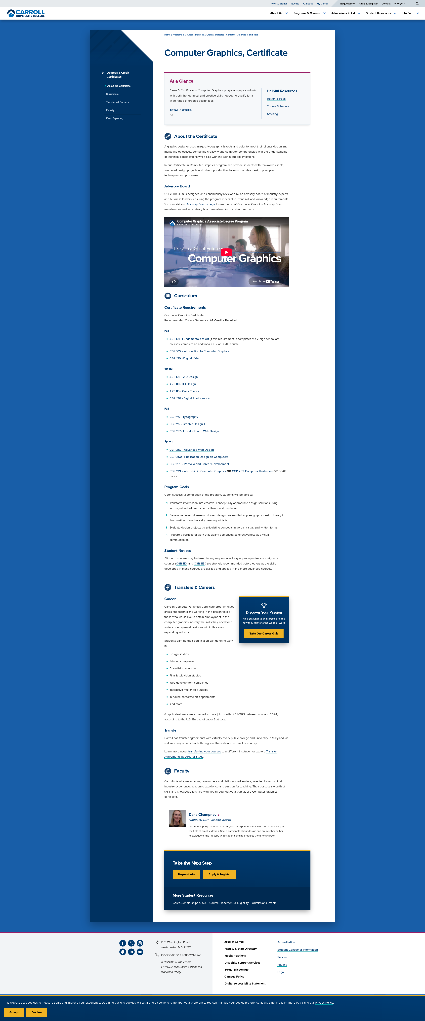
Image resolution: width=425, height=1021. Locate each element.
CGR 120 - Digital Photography (190, 398)
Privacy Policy (324, 1002)
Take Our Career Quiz (264, 633)
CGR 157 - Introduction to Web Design (194, 431)
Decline (37, 1012)
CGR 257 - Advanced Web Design (192, 450)
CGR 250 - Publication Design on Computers (199, 457)
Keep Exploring (114, 118)
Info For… (408, 13)
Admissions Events (264, 903)
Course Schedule (278, 106)
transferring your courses (204, 751)
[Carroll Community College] (25, 13)
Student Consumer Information (297, 949)
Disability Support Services (242, 962)
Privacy (282, 964)
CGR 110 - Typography (184, 417)
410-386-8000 (170, 955)
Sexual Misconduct (236, 969)
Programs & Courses (307, 13)
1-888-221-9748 (191, 955)
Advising (272, 114)
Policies (282, 957)
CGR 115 (199, 563)
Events (295, 3)
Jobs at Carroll (234, 942)
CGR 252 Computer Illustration (252, 471)
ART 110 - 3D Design (183, 384)
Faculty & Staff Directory (240, 949)
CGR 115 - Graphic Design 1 (187, 424)
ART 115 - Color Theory (184, 391)
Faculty (110, 110)
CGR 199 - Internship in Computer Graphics (198, 471)
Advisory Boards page (200, 204)
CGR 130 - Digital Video (185, 358)
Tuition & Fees (276, 99)
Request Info (347, 3)
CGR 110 (181, 563)
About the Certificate (119, 86)
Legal (281, 972)
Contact (386, 3)
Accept (13, 1012)
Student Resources (378, 13)
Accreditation (286, 942)
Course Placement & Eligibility (229, 903)
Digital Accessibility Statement (244, 983)
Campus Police (234, 976)
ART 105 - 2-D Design (184, 377)
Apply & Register (368, 3)
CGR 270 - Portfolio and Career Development (199, 464)
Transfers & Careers (117, 102)
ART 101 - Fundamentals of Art (190, 339)
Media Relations (235, 955)
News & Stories (278, 3)
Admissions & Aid (343, 13)
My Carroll (322, 3)
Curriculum (112, 94)
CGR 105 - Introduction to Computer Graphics (199, 351)
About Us (276, 13)
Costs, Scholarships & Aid (189, 903)
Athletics (308, 3)
